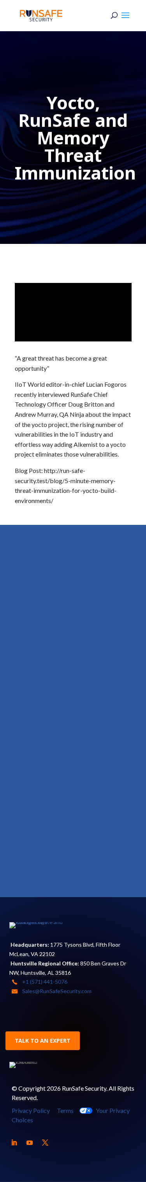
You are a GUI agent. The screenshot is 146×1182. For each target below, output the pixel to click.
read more (39, 596)
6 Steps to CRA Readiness (63, 574)
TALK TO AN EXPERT (42, 1040)
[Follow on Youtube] (29, 1142)
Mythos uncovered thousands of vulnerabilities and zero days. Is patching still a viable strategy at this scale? (71, 803)
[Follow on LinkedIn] (14, 1142)
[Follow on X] (45, 1142)
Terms (65, 1110)
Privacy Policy (31, 1110)
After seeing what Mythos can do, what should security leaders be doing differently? (72, 678)
